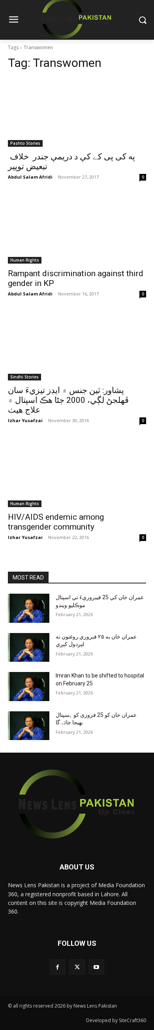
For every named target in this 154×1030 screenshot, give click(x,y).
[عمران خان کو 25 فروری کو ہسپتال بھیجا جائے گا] (28, 725)
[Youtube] (96, 967)
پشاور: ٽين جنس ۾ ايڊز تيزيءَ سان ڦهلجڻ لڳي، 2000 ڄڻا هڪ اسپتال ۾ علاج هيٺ (68, 400)
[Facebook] (57, 967)
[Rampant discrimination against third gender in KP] (77, 229)
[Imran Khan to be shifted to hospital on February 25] (28, 686)
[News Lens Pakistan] (77, 804)
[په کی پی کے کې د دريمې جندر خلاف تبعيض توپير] (77, 112)
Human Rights (24, 260)
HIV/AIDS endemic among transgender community (56, 522)
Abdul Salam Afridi (30, 177)
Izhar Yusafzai (25, 420)
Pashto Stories (25, 143)
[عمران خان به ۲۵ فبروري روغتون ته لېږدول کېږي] (28, 647)
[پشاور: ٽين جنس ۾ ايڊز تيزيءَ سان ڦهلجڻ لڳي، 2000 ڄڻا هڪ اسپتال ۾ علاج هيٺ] (77, 346)
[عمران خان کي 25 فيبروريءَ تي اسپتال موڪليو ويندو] (28, 608)
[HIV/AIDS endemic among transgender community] (77, 472)
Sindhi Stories (24, 377)
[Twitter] (77, 967)
